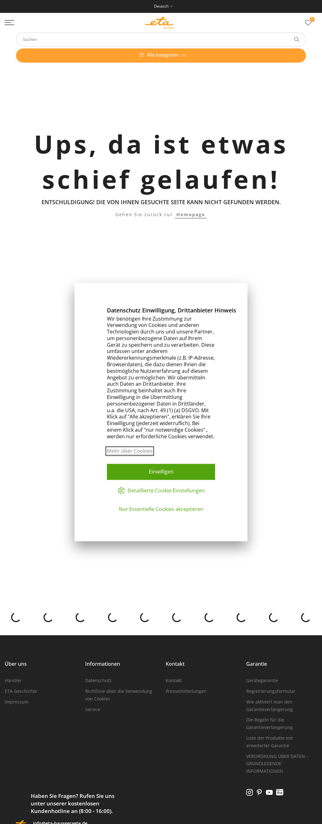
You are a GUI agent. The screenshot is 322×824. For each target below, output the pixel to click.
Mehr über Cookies (130, 451)
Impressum (17, 702)
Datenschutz (98, 680)
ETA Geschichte (21, 691)
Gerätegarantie (262, 680)
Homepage (190, 214)
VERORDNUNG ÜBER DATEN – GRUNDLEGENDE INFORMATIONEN (277, 763)
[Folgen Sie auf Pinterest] (259, 792)
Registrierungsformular (271, 691)
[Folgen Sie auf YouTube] (269, 792)
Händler (13, 680)
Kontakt (174, 680)
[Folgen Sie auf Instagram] (249, 792)
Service (92, 709)
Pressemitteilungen (186, 691)
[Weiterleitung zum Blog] (279, 792)
